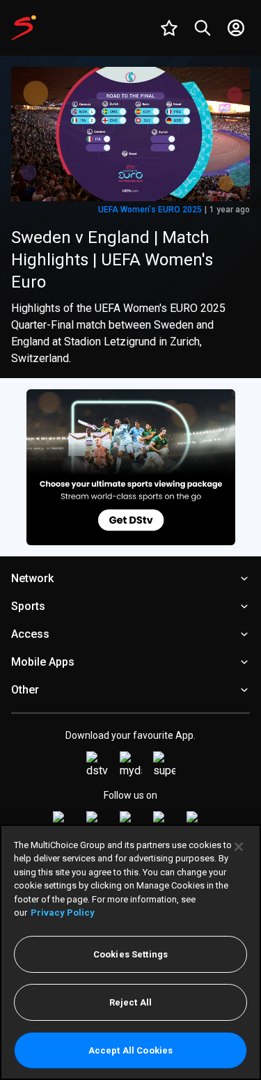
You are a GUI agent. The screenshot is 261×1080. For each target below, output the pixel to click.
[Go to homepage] (23, 27)
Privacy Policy (63, 912)
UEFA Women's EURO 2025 (150, 209)
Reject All (130, 1002)
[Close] (238, 846)
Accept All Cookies (130, 1050)
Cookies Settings (130, 954)
